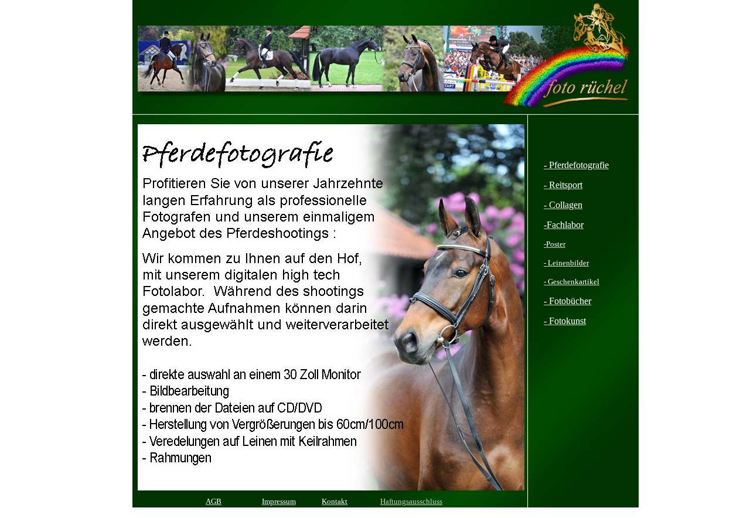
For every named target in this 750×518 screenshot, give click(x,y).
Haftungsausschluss (411, 501)
